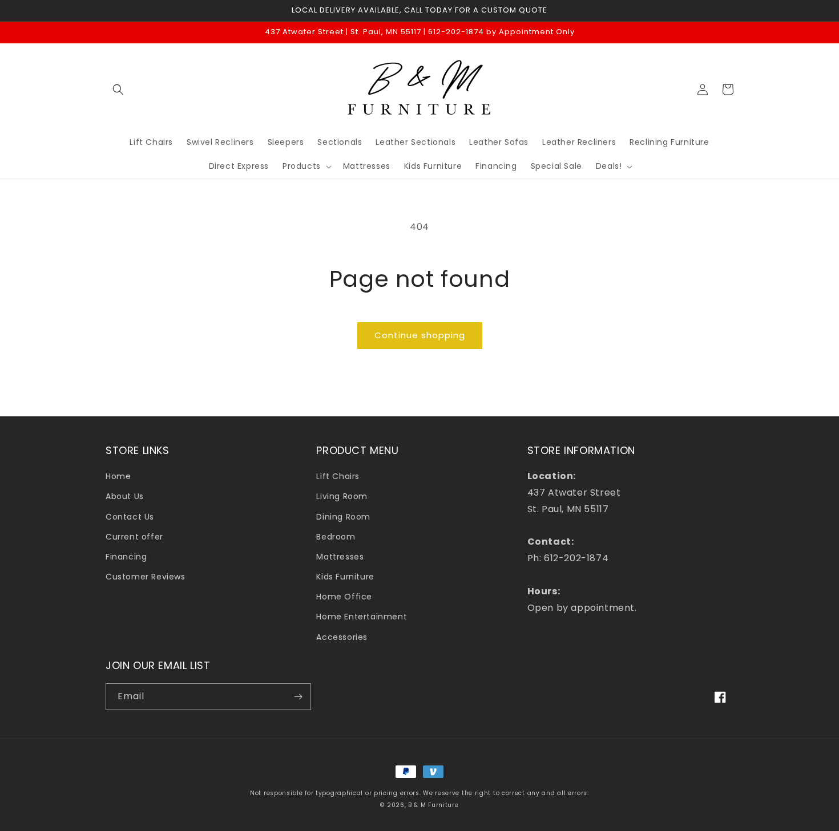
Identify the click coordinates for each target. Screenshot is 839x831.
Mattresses (340, 556)
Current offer (134, 536)
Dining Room (343, 516)
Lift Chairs (338, 476)
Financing (126, 556)
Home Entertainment (361, 616)
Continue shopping (419, 335)
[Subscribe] (297, 696)
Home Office (344, 596)
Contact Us (130, 516)
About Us (125, 496)
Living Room (342, 496)
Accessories (342, 637)
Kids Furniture (345, 576)
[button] (118, 89)
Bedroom (335, 536)
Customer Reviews (145, 576)
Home (118, 476)
